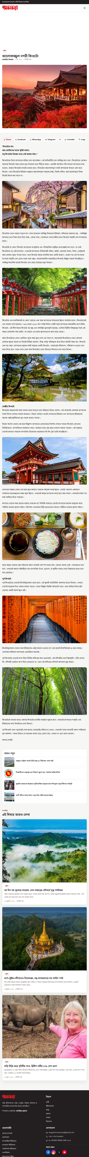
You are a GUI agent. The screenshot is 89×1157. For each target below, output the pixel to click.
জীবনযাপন (50, 1106)
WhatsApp (36, 139)
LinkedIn (71, 139)
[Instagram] (53, 1152)
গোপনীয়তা (6, 1153)
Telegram (51, 139)
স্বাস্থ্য (47, 1110)
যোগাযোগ (5, 1137)
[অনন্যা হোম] (10, 8)
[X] (59, 1152)
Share (8, 139)
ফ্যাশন (48, 1114)
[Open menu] (84, 8)
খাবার (48, 1118)
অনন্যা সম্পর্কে (7, 1133)
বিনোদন (49, 1121)
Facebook (21, 139)
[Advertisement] (44, 33)
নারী (47, 1102)
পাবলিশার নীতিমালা (9, 1149)
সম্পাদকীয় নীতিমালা (9, 1141)
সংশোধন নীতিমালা (8, 1145)
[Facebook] (48, 1152)
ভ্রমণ (4, 51)
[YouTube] (64, 1152)
